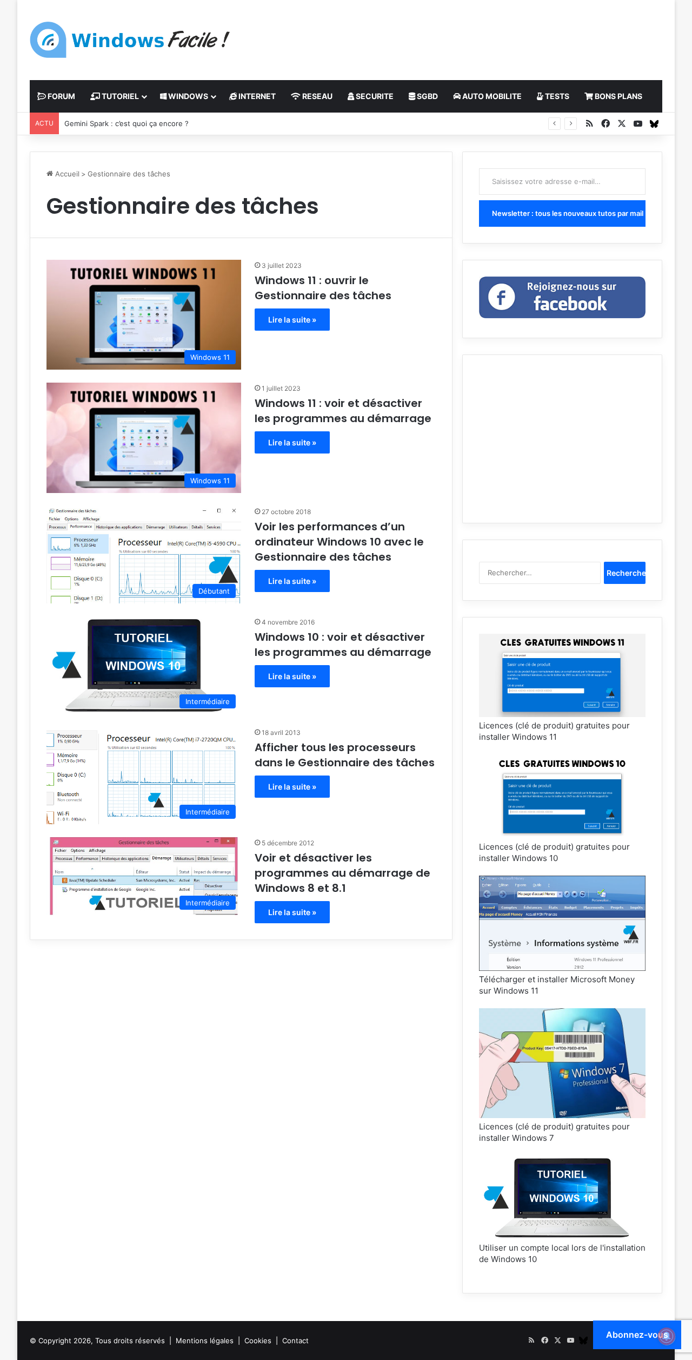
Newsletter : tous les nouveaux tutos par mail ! (569, 213)
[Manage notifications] (666, 1336)
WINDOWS (187, 96)
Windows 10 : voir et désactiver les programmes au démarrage (343, 644)
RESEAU (316, 96)
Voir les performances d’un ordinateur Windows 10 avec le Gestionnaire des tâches (339, 541)
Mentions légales (205, 1340)
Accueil (66, 173)
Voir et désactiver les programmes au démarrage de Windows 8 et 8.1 (342, 873)
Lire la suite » (292, 319)
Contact (295, 1340)
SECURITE (374, 96)
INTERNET (256, 96)
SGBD (426, 96)
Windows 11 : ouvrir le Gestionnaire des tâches (323, 288)
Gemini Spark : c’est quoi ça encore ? (126, 123)
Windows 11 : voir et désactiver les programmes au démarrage (343, 411)
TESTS (556, 96)
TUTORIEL (119, 96)
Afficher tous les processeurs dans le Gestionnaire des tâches (345, 755)
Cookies (257, 1340)
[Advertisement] (454, 35)
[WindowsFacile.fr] (130, 40)
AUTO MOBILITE (491, 96)
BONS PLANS (617, 96)
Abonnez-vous (637, 1334)
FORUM (60, 96)
